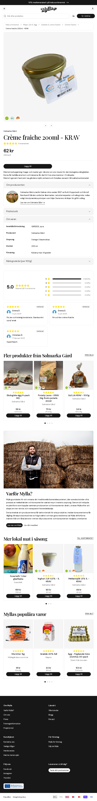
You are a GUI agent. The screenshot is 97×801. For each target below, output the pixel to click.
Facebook (8, 769)
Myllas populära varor (25, 614)
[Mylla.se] (48, 9)
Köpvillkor (7, 797)
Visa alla (89, 355)
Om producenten (15, 184)
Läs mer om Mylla (14, 525)
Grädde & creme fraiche (50, 25)
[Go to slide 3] (49, 423)
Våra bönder (53, 710)
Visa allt (89, 613)
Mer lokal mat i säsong (25, 539)
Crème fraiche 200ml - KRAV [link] (17, 28)
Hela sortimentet (12, 25)
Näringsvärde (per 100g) (19, 261)
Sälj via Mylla (53, 746)
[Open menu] (4, 8)
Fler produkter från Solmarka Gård (38, 355)
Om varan (11, 219)
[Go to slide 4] (52, 423)
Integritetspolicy (19, 797)
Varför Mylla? (9, 710)
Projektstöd (8, 728)
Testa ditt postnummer (59, 770)
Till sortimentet (85, 538)
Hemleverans (9, 750)
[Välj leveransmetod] (73, 16)
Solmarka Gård (10, 131)
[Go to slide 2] (47, 423)
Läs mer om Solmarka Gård (31, 202)
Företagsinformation (12, 723)
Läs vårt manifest (31, 525)
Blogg (50, 715)
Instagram (8, 773)
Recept (51, 719)
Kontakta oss (9, 742)
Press (6, 719)
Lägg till (27, 166)
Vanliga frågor (9, 746)
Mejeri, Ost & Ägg (30, 25)
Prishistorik (12, 211)
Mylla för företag (55, 742)
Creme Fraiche (70, 25)
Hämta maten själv (11, 755)
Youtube (7, 778)
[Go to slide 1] (45, 423)
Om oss (7, 715)
